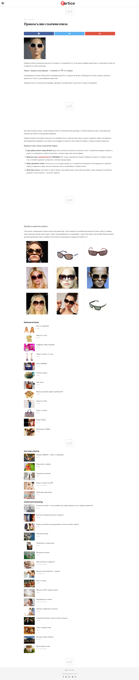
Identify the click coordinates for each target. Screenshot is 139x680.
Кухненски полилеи (42, 552)
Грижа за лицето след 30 (44, 483)
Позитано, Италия (42, 534)
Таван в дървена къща (43, 627)
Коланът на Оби (41, 401)
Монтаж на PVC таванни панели (47, 590)
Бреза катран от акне (43, 646)
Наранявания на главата (44, 599)
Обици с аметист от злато (44, 354)
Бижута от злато (41, 335)
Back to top (69, 670)
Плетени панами (41, 373)
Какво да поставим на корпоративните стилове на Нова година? (57, 524)
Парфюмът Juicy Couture (45, 345)
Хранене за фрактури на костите (47, 609)
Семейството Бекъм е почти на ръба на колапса (51, 618)
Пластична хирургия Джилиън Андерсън (49, 515)
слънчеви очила (43, 157)
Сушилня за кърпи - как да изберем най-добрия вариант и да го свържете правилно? (64, 505)
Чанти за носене (41, 410)
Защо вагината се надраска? (45, 562)
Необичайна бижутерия (44, 492)
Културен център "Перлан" (45, 637)
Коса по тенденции (42, 326)
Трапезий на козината (43, 473)
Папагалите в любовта (43, 464)
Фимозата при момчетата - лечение (48, 571)
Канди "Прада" (41, 420)
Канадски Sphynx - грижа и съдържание (50, 455)
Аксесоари (31, 19)
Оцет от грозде (41, 581)
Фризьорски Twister (43, 429)
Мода (25, 19)
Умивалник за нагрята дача (45, 543)
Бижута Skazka (41, 363)
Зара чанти (39, 382)
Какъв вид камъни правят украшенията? (49, 392)
